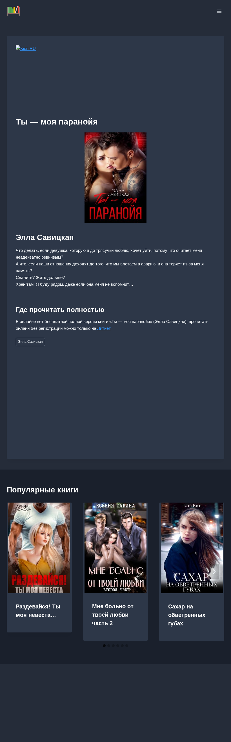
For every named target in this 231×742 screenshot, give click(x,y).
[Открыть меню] (219, 11)
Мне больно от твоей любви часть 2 (113, 614)
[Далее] (214, 571)
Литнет (104, 328)
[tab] (104, 645)
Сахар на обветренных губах (186, 615)
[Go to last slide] (17, 571)
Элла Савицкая (30, 342)
